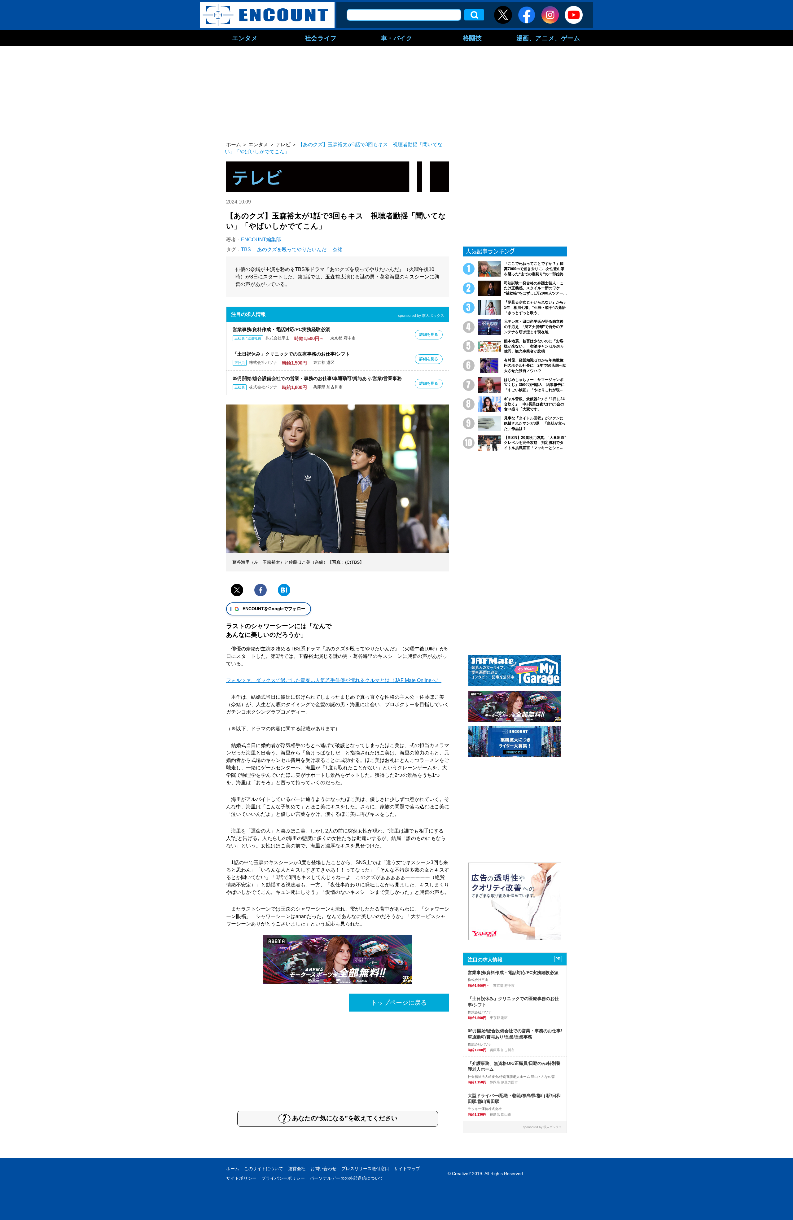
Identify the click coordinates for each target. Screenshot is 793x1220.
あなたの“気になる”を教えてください (344, 1118)
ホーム (232, 1168)
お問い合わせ (323, 1168)
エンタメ (244, 37)
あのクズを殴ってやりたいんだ (291, 249)
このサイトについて (263, 1168)
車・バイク (397, 37)
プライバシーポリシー (283, 1178)
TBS (246, 249)
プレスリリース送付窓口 (365, 1168)
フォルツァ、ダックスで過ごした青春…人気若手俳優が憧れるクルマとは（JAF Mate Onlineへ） (333, 680)
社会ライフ (321, 37)
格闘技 (472, 37)
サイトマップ (407, 1168)
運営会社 (296, 1168)
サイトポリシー (241, 1178)
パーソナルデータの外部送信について (346, 1178)
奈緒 (338, 249)
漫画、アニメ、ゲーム (548, 37)
